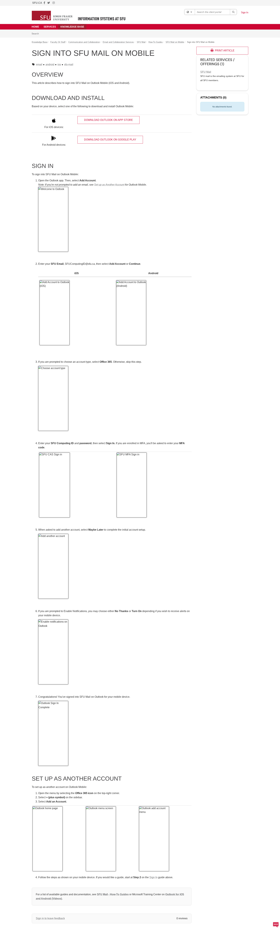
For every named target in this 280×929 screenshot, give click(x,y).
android (50, 64)
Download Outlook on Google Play (110, 139)
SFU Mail (141, 42)
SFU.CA (37, 2)
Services (50, 26)
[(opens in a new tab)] (79, 15)
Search (36, 33)
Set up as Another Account (109, 184)
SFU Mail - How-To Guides (113, 894)
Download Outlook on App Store (108, 120)
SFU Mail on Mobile (175, 42)
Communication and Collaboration (84, 42)
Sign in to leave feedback (50, 918)
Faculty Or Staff (57, 42)
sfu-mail (68, 64)
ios (59, 64)
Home (35, 26)
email (39, 64)
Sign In (244, 12)
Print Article (224, 50)
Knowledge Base (72, 26)
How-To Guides (155, 42)
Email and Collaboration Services (118, 42)
